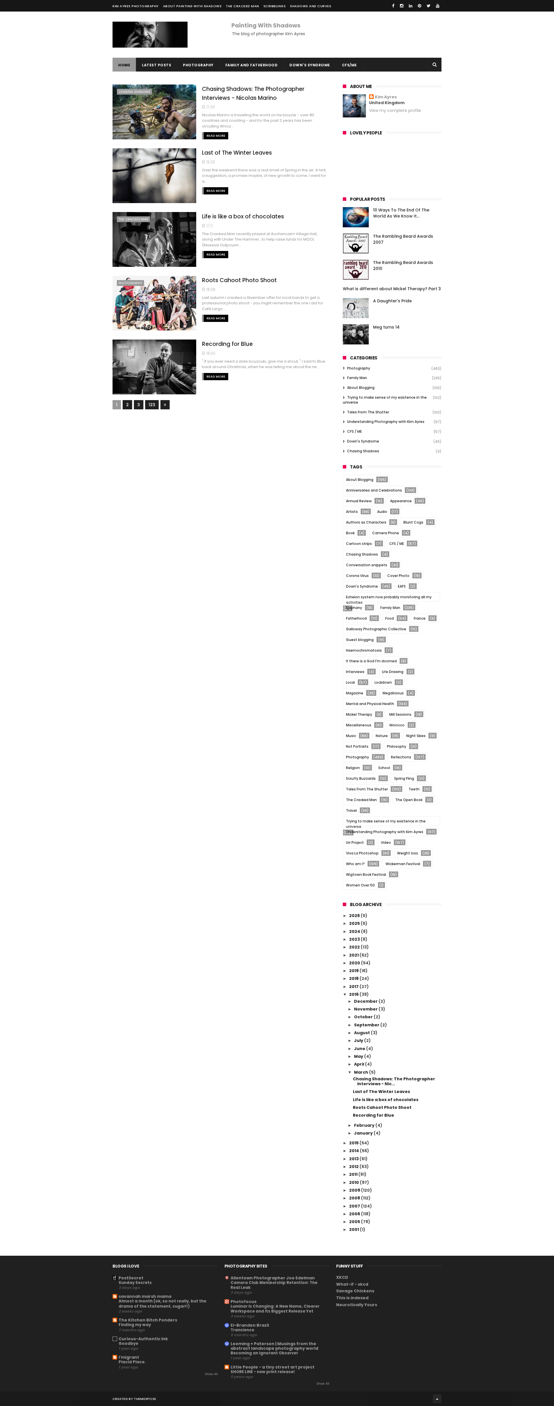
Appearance (401, 500)
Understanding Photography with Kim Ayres (385, 421)
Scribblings (274, 6)
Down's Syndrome (309, 65)
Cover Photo (398, 575)
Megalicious (393, 693)
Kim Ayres (386, 97)
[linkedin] (410, 6)
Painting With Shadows (265, 25)
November (366, 1009)
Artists (352, 511)
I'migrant (129, 1357)
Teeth (414, 789)
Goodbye (128, 1343)
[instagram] (401, 6)
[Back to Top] (437, 1398)
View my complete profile (395, 110)
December (366, 1001)
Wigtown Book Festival (366, 874)
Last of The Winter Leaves (237, 153)
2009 (355, 1190)
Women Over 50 (360, 885)
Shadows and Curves (310, 6)
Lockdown (383, 682)
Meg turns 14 (386, 327)
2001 (354, 1229)
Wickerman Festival (402, 863)
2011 (353, 1174)
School (384, 767)
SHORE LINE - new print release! (263, 1372)
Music (124, 346)
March (361, 1072)
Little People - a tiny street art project (273, 1367)
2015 (354, 1143)
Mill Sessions (400, 714)
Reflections (401, 757)
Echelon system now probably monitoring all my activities (389, 598)
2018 (354, 978)
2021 (354, 955)
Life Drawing (392, 671)
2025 (355, 923)
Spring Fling (404, 778)
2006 (355, 1214)
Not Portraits (357, 746)
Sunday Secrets (135, 1282)
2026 (355, 915)
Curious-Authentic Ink (143, 1339)
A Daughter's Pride (392, 301)
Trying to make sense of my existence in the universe (385, 400)
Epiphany (354, 607)
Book (350, 532)
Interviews (355, 671)
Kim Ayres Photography (136, 6)
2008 (355, 1198)
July (359, 1040)
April (359, 1064)
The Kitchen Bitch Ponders (148, 1320)
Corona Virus (357, 575)
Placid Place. (132, 1362)
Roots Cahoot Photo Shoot (239, 280)
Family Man (357, 377)
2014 (354, 1151)
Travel (351, 810)
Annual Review (359, 500)
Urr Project (355, 842)
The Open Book (408, 799)
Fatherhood (356, 618)
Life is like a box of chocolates (243, 216)
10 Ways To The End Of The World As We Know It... (401, 213)
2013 (354, 1159)
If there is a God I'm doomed (371, 661)
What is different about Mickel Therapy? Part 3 (392, 289)
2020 (355, 963)
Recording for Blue (227, 344)
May (359, 1056)
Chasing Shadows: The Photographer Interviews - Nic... (394, 1081)
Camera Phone (385, 532)
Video (386, 842)
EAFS (402, 586)
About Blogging (361, 387)
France (420, 618)
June (360, 1048)
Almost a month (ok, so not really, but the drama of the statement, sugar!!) (162, 1303)
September (367, 1025)
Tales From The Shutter (368, 412)
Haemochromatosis (364, 650)
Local (350, 682)
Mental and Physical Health (370, 703)
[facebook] (393, 6)
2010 (354, 1182)
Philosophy (396, 746)
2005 (355, 1222)
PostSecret (131, 1278)
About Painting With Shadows (192, 6)
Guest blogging (360, 639)
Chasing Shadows (134, 91)
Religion (353, 767)
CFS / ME (354, 431)
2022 (355, 947)
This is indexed (352, 1298)
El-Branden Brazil (250, 1325)
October (364, 1017)
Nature (125, 155)
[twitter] (429, 6)
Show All (211, 1374)
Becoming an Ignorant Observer (264, 1353)
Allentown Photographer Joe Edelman (273, 1278)
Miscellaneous (358, 725)
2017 (354, 986)
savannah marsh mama (145, 1296)
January (364, 1133)
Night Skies (416, 735)
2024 (355, 931)
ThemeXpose (145, 1398)
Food (389, 618)
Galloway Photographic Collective (376, 629)
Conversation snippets (366, 565)
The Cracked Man (242, 6)
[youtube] (437, 6)
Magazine (354, 693)
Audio (382, 511)
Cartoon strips (359, 543)
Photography (198, 65)
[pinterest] (419, 6)
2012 (354, 1166)
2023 (355, 939)
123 (152, 405)
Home (124, 65)
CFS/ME (349, 65)
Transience (242, 1330)
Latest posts (156, 65)
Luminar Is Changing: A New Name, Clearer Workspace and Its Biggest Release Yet (275, 1309)
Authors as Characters (366, 522)
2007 (355, 1206)
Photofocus (244, 1301)
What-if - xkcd (352, 1284)
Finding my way (135, 1325)
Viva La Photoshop (362, 853)
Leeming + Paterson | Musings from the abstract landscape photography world (274, 1346)
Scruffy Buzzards (361, 778)
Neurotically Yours (356, 1305)
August (362, 1033)
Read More (216, 135)
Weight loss (407, 853)
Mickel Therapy (359, 714)
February (364, 1125)
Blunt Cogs (413, 522)
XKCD (342, 1277)
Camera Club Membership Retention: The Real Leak (274, 1285)
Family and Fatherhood (251, 65)
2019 (354, 971)
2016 (354, 994)
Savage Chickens (355, 1291)
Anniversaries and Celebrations (374, 490)
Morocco (397, 725)
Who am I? (355, 863)
